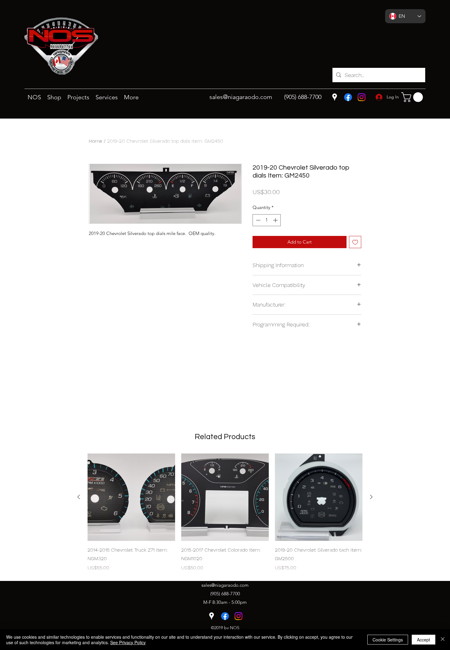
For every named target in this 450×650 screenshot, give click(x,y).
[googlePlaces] (334, 97)
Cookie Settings (388, 640)
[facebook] (348, 97)
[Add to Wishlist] (355, 242)
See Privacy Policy (128, 642)
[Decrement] (257, 220)
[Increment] (276, 220)
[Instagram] (361, 97)
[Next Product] (371, 497)
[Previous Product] (78, 497)
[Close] (442, 639)
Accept (423, 640)
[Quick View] (131, 497)
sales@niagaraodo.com (240, 97)
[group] (225, 512)
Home (95, 141)
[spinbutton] (267, 220)
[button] (413, 97)
